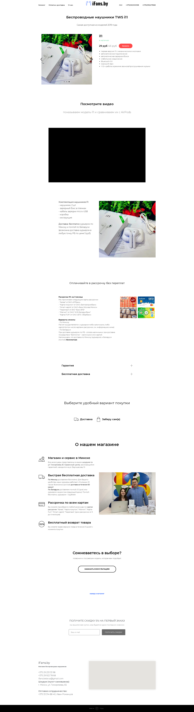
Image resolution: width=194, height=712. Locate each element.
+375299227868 (149, 5)
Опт (120, 5)
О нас (70, 5)
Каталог (41, 5)
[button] (83, 419)
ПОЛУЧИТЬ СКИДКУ (113, 632)
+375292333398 (132, 5)
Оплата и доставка (57, 5)
